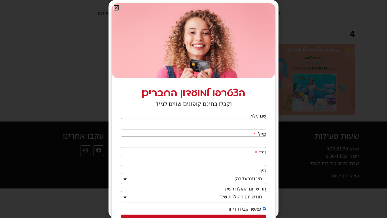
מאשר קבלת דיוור (244, 209)
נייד (262, 152)
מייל (261, 134)
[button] (116, 8)
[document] (193, 109)
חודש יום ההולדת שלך (244, 188)
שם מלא (258, 116)
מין (263, 170)
